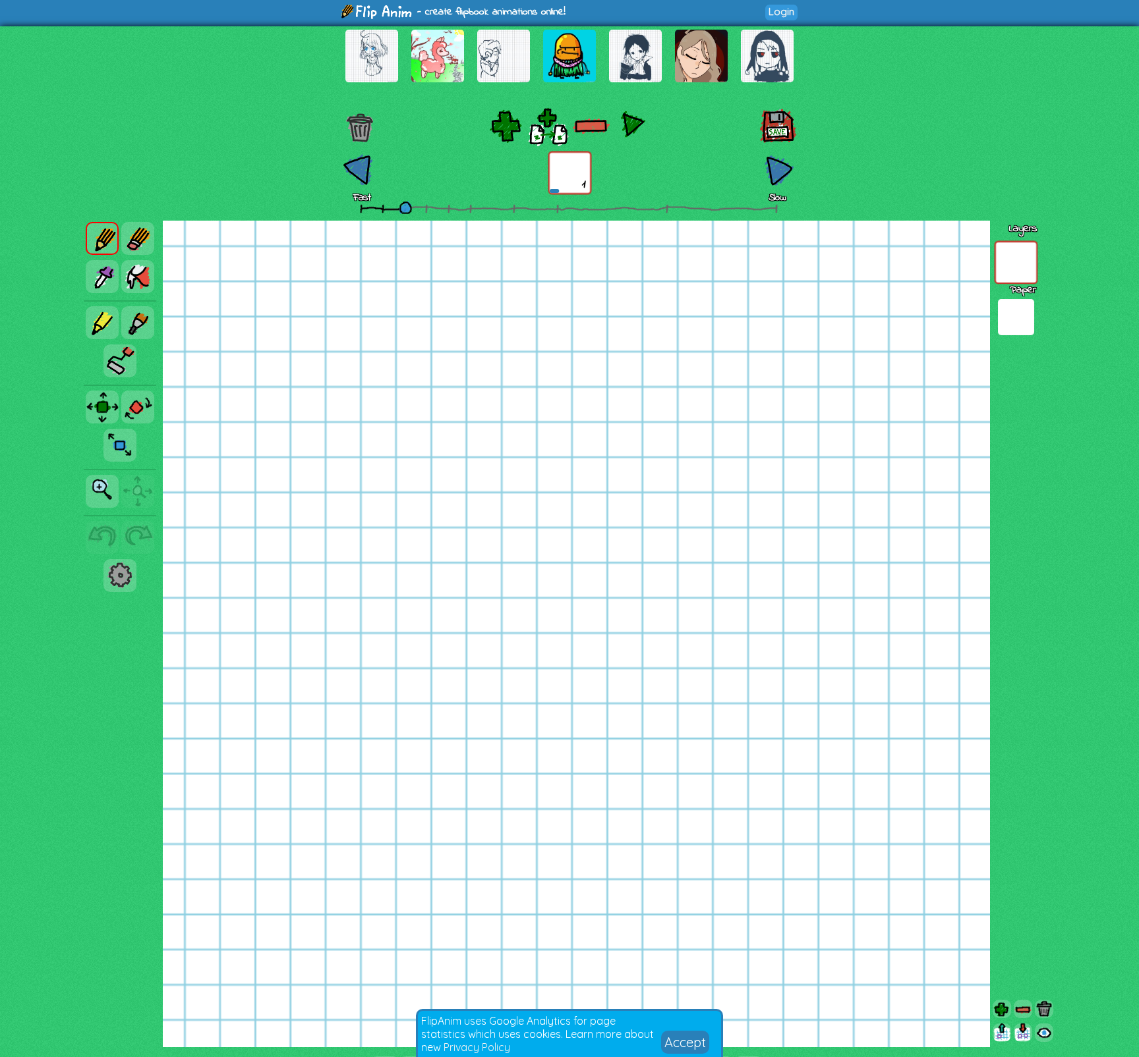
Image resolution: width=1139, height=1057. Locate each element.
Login (781, 11)
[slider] (405, 207)
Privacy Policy (477, 1047)
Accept (685, 1042)
